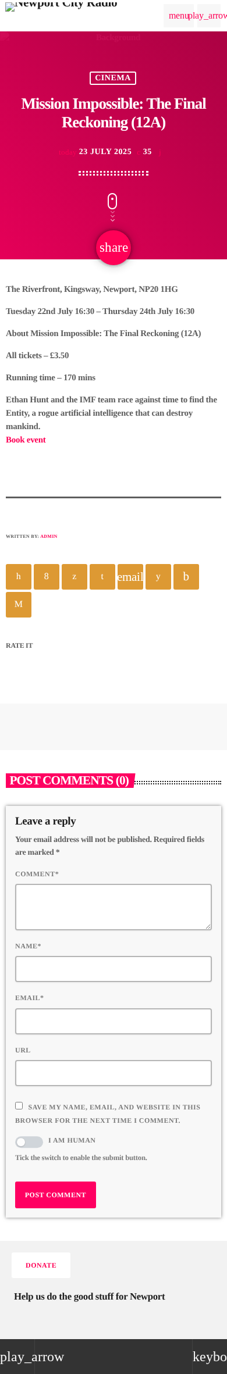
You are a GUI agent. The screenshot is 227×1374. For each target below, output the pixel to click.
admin (49, 536)
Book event (26, 440)
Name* (28, 946)
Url (23, 1050)
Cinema (113, 78)
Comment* (37, 874)
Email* (29, 998)
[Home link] (61, 15)
